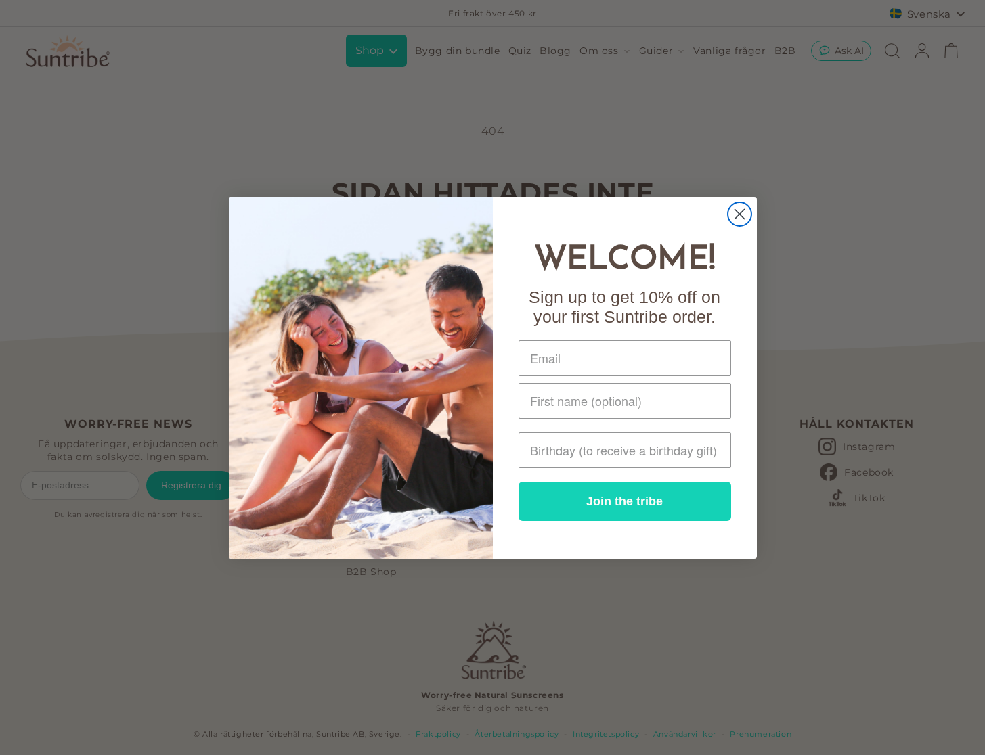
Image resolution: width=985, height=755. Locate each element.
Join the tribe (624, 501)
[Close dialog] (739, 214)
